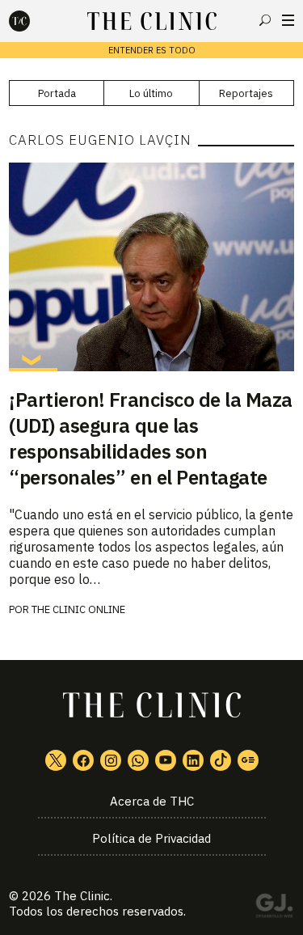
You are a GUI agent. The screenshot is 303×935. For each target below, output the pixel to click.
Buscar (265, 20)
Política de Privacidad (151, 838)
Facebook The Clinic (83, 760)
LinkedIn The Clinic (193, 760)
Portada (57, 93)
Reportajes (246, 93)
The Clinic (82, 895)
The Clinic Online (78, 609)
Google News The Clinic (248, 760)
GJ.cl (274, 908)
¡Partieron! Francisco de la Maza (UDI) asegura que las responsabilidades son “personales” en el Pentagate (150, 438)
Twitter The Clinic (55, 760)
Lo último (151, 93)
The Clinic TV (165, 760)
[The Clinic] (33, 21)
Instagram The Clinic (110, 760)
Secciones (288, 20)
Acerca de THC (152, 801)
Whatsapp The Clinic (138, 760)
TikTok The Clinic (220, 760)
